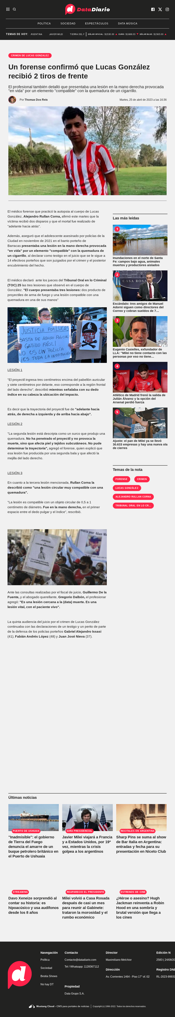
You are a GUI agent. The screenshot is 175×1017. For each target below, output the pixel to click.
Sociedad (46, 967)
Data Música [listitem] (127, 23)
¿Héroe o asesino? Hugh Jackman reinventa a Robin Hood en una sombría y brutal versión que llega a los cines (140, 907)
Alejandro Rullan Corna (133, 496)
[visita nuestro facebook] (153, 9)
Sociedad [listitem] (68, 23)
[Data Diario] (87, 9)
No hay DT (47, 984)
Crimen (142, 479)
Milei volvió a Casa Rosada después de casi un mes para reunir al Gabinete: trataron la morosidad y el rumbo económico (85, 907)
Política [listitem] (44, 23)
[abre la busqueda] (14, 9)
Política (45, 959)
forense (121, 479)
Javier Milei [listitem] (46, 34)
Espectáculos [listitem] (96, 23)
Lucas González (127, 488)
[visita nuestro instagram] (167, 9)
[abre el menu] (8, 9)
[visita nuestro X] (160, 9)
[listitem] (102, 34)
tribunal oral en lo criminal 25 (138, 505)
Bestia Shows (49, 976)
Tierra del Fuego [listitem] (70, 34)
